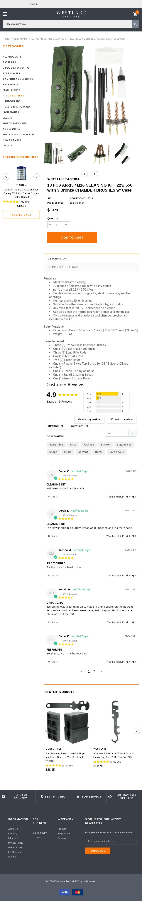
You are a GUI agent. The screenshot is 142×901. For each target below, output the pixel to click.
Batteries (9, 62)
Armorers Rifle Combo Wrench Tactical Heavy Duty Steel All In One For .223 (113, 755)
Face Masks (11, 84)
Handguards (12, 101)
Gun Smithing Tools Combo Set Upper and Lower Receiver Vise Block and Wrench (65, 757)
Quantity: (52, 218)
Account (34, 4)
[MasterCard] (77, 892)
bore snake (116, 452)
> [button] (101, 671)
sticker (105, 444)
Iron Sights (11, 112)
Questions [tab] (77, 426)
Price (73, 444)
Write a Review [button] (123, 419)
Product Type (55, 203)
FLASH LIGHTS (11, 90)
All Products (12, 56)
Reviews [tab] (53, 426)
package (88, 444)
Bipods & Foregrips (16, 67)
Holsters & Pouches (17, 106)
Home (6, 39)
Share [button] (54, 496)
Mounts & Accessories (19, 134)
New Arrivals (12, 140)
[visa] (64, 892)
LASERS (7, 117)
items (98, 452)
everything (56, 444)
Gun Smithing (20, 39)
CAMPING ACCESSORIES (18, 79)
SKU (49, 198)
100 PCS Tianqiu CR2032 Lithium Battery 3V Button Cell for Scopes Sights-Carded (21, 193)
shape (53, 452)
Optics (7, 145)
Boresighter (11, 73)
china (67, 452)
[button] (128, 496)
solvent (83, 452)
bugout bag (124, 444)
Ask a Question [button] (91, 419)
